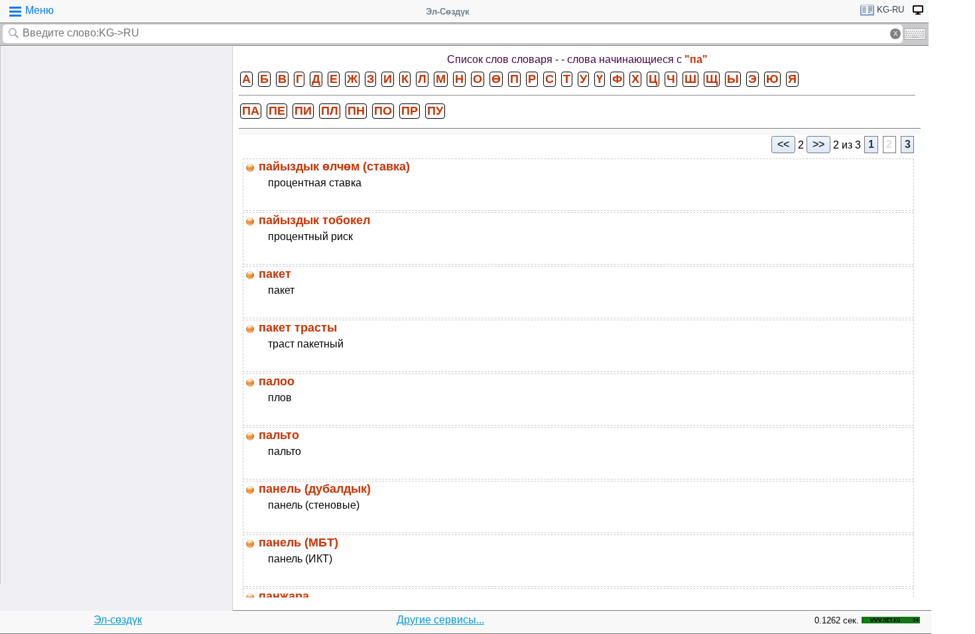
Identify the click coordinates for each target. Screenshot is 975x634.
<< (783, 144)
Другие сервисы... (440, 619)
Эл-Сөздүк (448, 12)
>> (818, 144)
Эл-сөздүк (118, 619)
